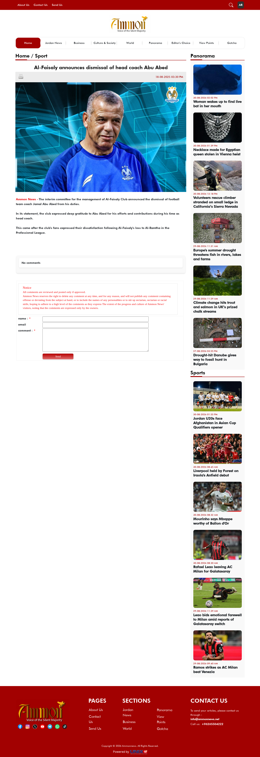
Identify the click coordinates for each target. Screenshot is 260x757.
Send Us (57, 5)
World (130, 43)
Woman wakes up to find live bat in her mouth (217, 103)
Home (28, 43)
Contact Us (41, 5)
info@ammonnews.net (204, 719)
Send (58, 356)
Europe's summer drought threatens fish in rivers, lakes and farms (217, 254)
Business (79, 43)
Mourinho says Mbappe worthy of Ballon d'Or (212, 521)
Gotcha (231, 43)
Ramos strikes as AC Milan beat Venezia (215, 669)
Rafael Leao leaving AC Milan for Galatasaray (212, 569)
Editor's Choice (181, 43)
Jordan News (53, 43)
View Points (206, 43)
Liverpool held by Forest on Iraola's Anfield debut (215, 473)
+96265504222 (212, 724)
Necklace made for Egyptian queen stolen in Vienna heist (216, 152)
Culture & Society (105, 43)
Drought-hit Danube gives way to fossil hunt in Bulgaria (214, 359)
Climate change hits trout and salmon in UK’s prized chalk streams (215, 306)
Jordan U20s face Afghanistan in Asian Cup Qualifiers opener (214, 422)
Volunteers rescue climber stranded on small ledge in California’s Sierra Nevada (215, 202)
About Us (23, 5)
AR (240, 5)
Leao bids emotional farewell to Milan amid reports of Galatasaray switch (217, 619)
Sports (197, 373)
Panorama (155, 43)
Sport (41, 56)
